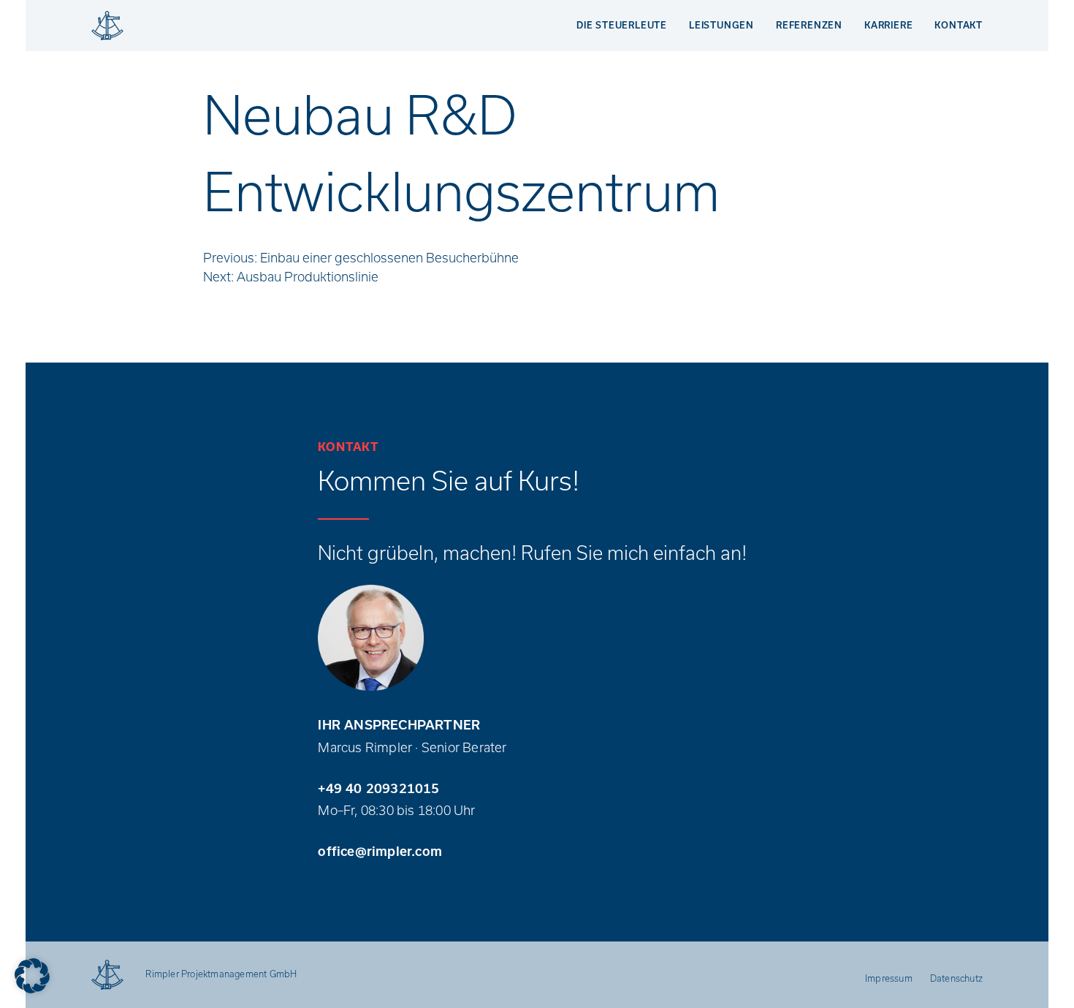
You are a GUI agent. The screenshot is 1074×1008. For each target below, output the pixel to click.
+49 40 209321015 (378, 788)
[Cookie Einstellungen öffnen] (32, 975)
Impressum (889, 978)
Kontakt (958, 25)
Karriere (888, 25)
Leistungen (721, 25)
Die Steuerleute (621, 25)
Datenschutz (956, 978)
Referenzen (809, 25)
